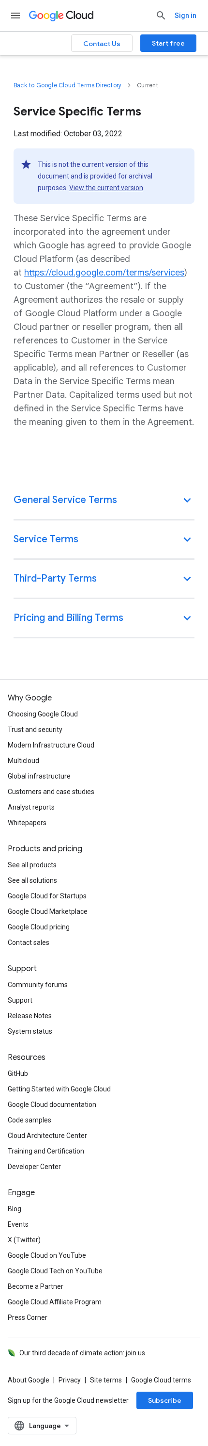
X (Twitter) (24, 1240)
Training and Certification (46, 1151)
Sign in (185, 15)
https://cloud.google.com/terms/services (104, 272)
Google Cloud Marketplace (48, 911)
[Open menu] (15, 15)
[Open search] (161, 15)
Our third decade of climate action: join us (82, 1353)
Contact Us (101, 43)
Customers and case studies (51, 792)
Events (18, 1224)
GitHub (18, 1073)
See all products (32, 865)
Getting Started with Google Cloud (59, 1089)
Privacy (70, 1380)
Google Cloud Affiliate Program (55, 1302)
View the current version (106, 188)
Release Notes (30, 1016)
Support (20, 1000)
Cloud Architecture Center (47, 1135)
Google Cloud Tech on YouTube (55, 1271)
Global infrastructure (39, 776)
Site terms (106, 1380)
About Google (28, 1380)
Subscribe (164, 1400)
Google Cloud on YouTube (47, 1255)
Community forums (38, 985)
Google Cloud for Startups (47, 896)
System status (30, 1031)
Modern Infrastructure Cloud (51, 745)
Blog (14, 1209)
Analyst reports (31, 807)
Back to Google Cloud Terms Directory (67, 85)
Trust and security (35, 729)
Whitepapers (27, 823)
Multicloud (23, 760)
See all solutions (32, 880)
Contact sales (28, 942)
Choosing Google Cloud (43, 714)
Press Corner (27, 1317)
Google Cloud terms (161, 1380)
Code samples (29, 1120)
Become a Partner (35, 1286)
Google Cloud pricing (39, 927)
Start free (168, 43)
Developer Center (34, 1166)
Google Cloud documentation (52, 1104)
